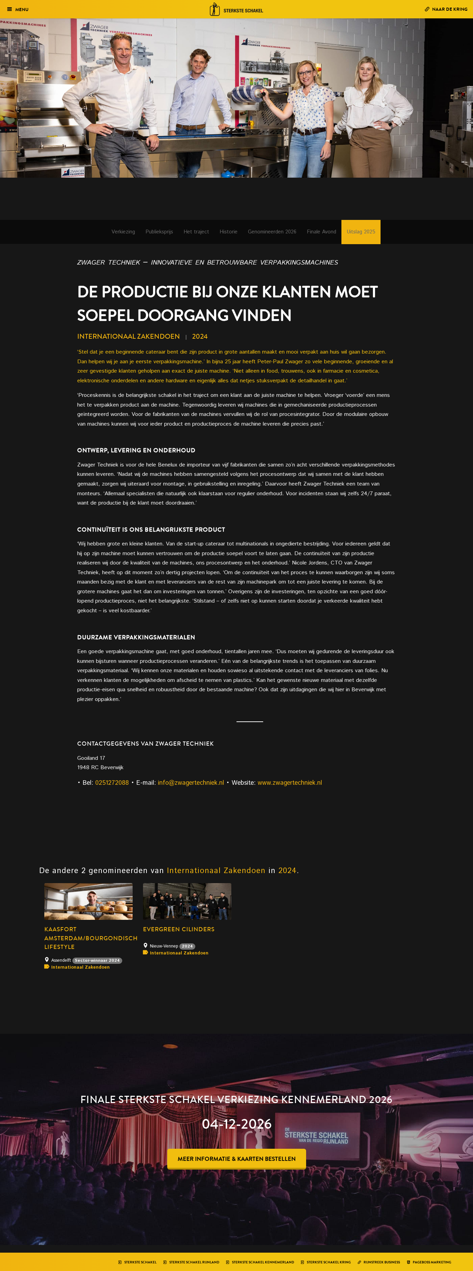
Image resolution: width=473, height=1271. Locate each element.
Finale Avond (321, 231)
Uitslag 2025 (361, 231)
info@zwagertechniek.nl (191, 783)
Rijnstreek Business (381, 1262)
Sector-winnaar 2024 (97, 960)
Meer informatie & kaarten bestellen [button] (237, 1159)
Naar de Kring (449, 9)
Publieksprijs (159, 231)
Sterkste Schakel (140, 1262)
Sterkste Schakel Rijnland (194, 1262)
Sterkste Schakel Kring (328, 1262)
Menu (21, 9)
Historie (229, 231)
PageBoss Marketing (431, 1262)
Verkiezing (123, 231)
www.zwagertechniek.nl (290, 783)
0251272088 (112, 783)
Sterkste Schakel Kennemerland (262, 1262)
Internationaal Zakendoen (128, 336)
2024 (200, 336)
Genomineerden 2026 (272, 231)
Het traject (196, 231)
